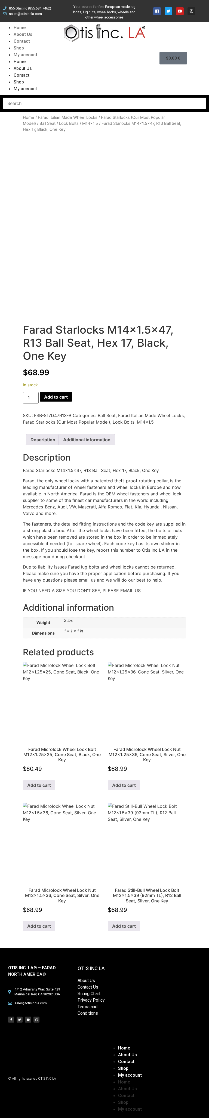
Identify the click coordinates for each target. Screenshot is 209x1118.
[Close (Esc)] (191, 6)
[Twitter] (20, 1020)
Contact (22, 41)
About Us (23, 34)
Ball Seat (47, 123)
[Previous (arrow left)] (9, 559)
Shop (19, 48)
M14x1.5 (90, 123)
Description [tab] (42, 439)
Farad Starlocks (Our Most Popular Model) (66, 422)
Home (20, 27)
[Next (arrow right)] (199, 559)
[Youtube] (28, 1020)
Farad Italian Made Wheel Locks (67, 117)
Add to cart (56, 397)
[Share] (179, 6)
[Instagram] (36, 1020)
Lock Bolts (69, 123)
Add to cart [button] (39, 785)
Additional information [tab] (86, 439)
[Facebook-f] (11, 1020)
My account (25, 54)
